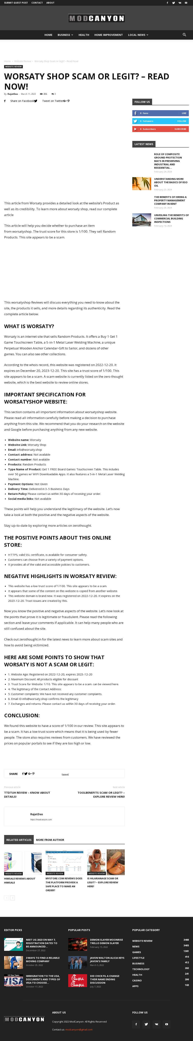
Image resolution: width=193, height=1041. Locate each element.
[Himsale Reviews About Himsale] (23, 862)
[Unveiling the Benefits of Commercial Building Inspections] (141, 219)
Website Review (22, 61)
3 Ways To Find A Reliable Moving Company (43, 959)
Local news (136, 35)
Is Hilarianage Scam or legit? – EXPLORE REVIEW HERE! (102, 882)
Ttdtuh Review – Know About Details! (27, 794)
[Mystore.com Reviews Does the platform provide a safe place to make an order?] (64, 862)
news (135, 946)
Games (136, 952)
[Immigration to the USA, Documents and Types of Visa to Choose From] (13, 980)
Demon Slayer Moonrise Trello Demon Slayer (106, 941)
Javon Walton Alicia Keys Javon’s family (107, 959)
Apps (135, 986)
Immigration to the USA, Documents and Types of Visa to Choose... (43, 979)
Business (64, 35)
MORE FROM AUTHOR (50, 840)
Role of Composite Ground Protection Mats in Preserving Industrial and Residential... (168, 160)
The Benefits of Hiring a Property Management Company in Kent (170, 200)
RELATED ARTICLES (18, 840)
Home (48, 35)
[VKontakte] (180, 3)
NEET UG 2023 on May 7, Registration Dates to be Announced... (41, 943)
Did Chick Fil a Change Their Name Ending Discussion (104, 979)
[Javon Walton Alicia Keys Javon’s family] (77, 962)
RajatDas (13, 93)
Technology (140, 969)
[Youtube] (186, 3)
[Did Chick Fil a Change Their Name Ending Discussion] (77, 980)
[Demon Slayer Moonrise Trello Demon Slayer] (77, 944)
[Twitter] (173, 3)
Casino (137, 980)
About (50, 2)
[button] (184, 34)
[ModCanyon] (96, 18)
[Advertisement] (96, 49)
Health (84, 35)
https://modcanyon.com (41, 819)
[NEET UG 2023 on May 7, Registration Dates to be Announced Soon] (13, 944)
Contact (37, 2)
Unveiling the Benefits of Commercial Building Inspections (171, 218)
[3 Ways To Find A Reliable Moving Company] (13, 962)
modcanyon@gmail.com (79, 1029)
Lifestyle (138, 958)
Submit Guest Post (16, 2)
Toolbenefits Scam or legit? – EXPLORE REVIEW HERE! (101, 794)
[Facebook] (167, 3)
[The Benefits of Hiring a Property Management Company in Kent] (141, 204)
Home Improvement (108, 35)
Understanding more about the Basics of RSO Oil (171, 182)
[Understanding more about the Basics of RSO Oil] (141, 183)
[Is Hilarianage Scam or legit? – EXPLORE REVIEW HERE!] (106, 862)
